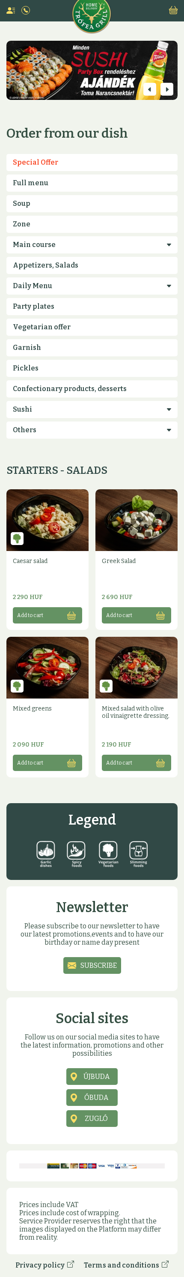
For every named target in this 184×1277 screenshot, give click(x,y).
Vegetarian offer (42, 327)
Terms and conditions (123, 1265)
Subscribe (98, 965)
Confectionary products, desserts (70, 389)
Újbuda (96, 1076)
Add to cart (30, 615)
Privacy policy (41, 1265)
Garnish (27, 347)
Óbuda (96, 1097)
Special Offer (35, 162)
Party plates (33, 306)
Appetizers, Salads (45, 265)
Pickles (26, 368)
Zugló (96, 1118)
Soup (21, 203)
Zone (21, 224)
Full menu (30, 183)
